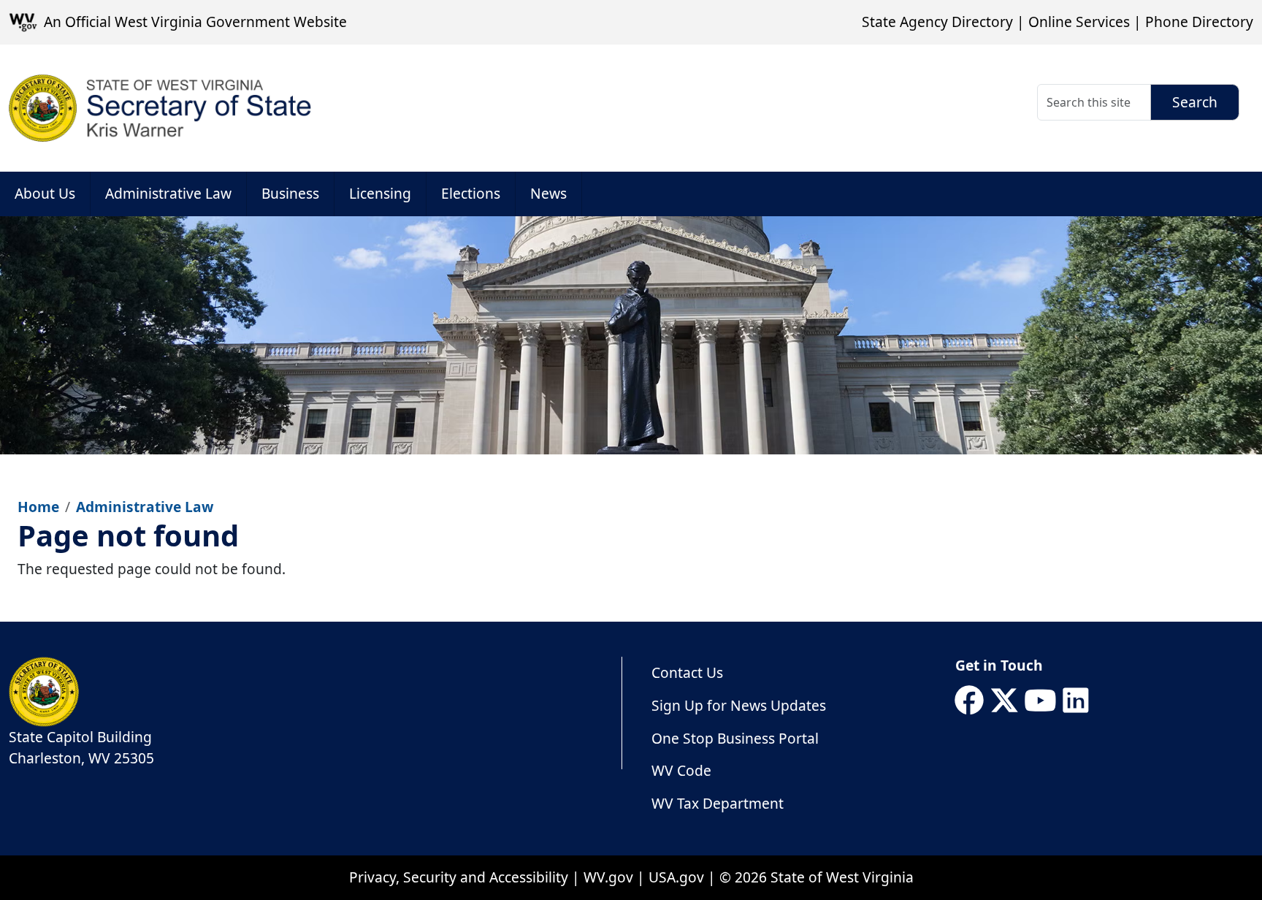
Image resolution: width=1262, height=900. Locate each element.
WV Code (681, 770)
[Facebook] (969, 700)
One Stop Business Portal (735, 738)
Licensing (380, 193)
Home (38, 506)
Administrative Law (168, 193)
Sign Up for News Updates (738, 705)
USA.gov (676, 877)
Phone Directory (1199, 21)
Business (290, 193)
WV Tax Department (717, 803)
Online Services (1079, 21)
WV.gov (608, 877)
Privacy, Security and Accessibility (458, 877)
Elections (470, 193)
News (548, 193)
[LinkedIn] (1075, 700)
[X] (1004, 700)
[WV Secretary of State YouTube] (1040, 700)
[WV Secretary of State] (161, 108)
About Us (45, 193)
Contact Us (687, 672)
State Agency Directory (937, 21)
